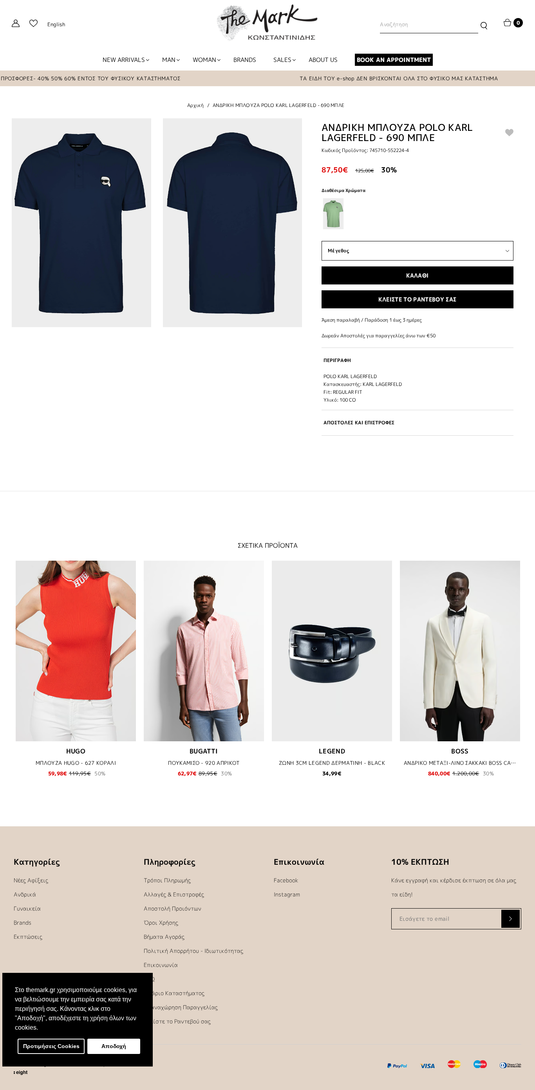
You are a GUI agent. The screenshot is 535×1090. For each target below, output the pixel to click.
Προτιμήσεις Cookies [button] (51, 1046)
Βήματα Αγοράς (164, 936)
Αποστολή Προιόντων (172, 908)
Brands (22, 922)
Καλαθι (417, 275)
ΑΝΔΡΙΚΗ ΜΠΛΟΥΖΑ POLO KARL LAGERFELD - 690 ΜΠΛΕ (279, 105)
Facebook (286, 880)
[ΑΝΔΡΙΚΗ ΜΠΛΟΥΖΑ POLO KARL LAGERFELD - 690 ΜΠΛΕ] (81, 222)
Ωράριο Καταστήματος (174, 993)
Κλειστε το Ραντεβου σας (417, 299)
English (56, 24)
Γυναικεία (27, 908)
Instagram (287, 894)
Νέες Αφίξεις (31, 880)
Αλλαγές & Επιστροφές (174, 894)
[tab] (417, 360)
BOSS (460, 751)
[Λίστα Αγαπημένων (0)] (33, 24)
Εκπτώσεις (28, 936)
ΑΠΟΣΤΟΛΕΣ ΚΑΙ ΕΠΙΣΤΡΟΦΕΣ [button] (359, 422)
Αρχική (195, 105)
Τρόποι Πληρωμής (167, 880)
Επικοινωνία (161, 965)
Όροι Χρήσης (161, 922)
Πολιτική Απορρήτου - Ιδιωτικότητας (193, 950)
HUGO (76, 751)
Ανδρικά (25, 894)
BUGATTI (204, 751)
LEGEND (332, 751)
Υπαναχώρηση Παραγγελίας (181, 1007)
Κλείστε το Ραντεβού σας (177, 1021)
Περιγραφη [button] (337, 360)
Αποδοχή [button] (113, 1046)
